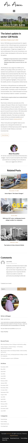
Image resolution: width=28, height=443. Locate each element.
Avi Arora (4, 40)
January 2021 (4, 406)
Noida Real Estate (5, 423)
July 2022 (3, 373)
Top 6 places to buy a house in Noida (14, 245)
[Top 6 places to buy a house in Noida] (14, 232)
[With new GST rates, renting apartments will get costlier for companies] (14, 205)
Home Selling (4, 421)
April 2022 (3, 378)
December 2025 (4, 366)
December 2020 (4, 408)
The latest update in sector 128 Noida (10, 358)
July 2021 (3, 397)
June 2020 (3, 410)
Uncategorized (4, 426)
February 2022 (4, 380)
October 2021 (4, 390)
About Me (4, 440)
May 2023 (3, 369)
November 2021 (4, 387)
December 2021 (4, 385)
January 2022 (4, 383)
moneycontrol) (18, 119)
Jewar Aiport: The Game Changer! (14, 193)
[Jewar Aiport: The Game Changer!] (14, 180)
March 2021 (3, 401)
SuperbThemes (14, 435)
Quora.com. (18, 328)
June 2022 (3, 376)
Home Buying (5, 135)
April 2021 (3, 399)
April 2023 (3, 371)
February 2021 (4, 403)
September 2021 (5, 392)
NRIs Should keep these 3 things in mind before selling (13, 344)
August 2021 (4, 394)
